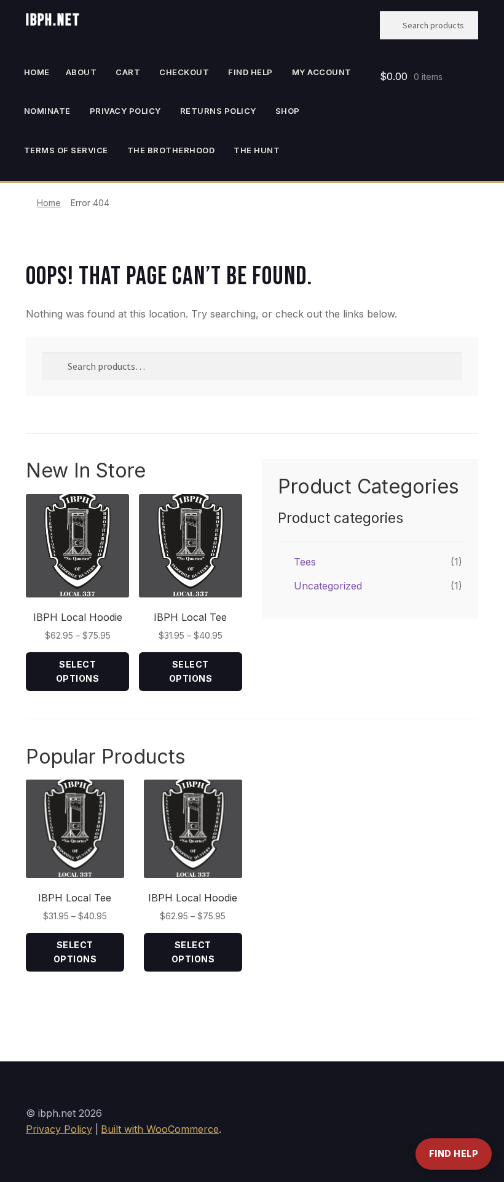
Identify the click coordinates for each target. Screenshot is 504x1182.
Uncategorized (328, 586)
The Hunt (257, 150)
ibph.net (53, 20)
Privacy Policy (125, 111)
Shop (287, 111)
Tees (305, 562)
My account (322, 72)
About (81, 72)
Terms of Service (66, 150)
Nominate (47, 111)
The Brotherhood (171, 150)
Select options (78, 671)
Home (37, 72)
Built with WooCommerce (160, 1129)
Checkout (184, 72)
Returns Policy (218, 111)
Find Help (454, 1153)
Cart (128, 72)
